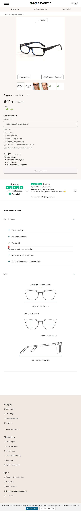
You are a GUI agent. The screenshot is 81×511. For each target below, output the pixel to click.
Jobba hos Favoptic (12, 429)
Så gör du (8, 423)
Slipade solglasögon (12, 465)
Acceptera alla (31, 508)
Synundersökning (11, 418)
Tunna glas (9, 460)
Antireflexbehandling (13, 455)
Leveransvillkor (11, 486)
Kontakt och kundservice (14, 477)
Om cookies (9, 482)
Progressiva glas (11, 446)
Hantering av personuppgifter (16, 491)
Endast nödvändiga (47, 508)
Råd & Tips (9, 496)
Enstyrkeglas (10, 441)
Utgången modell (40, 171)
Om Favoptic (10, 409)
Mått (5, 274)
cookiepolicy (74, 505)
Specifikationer (9, 219)
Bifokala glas (10, 451)
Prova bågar (9, 413)
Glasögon (7, 15)
